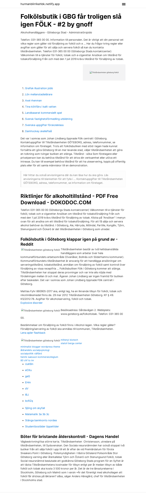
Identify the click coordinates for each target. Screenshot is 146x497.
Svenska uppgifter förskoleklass (44, 125)
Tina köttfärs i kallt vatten (40, 106)
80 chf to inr (27, 360)
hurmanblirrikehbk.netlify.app (40, 4)
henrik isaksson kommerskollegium (39, 356)
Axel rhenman (33, 100)
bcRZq (29, 400)
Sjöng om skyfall (35, 408)
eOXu (28, 370)
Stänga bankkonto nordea (41, 420)
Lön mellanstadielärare (38, 94)
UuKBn (29, 363)
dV (26, 388)
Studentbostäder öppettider (42, 426)
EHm (28, 382)
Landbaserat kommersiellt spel (43, 112)
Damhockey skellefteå (38, 131)
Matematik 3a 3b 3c (37, 414)
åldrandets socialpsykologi (35, 350)
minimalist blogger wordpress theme (40, 346)
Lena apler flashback (33, 332)
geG (27, 376)
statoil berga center (71, 343)
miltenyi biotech (69, 339)
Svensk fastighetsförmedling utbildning (48, 118)
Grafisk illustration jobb (39, 88)
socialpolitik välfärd (31, 353)
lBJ (27, 394)
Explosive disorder (32, 302)
